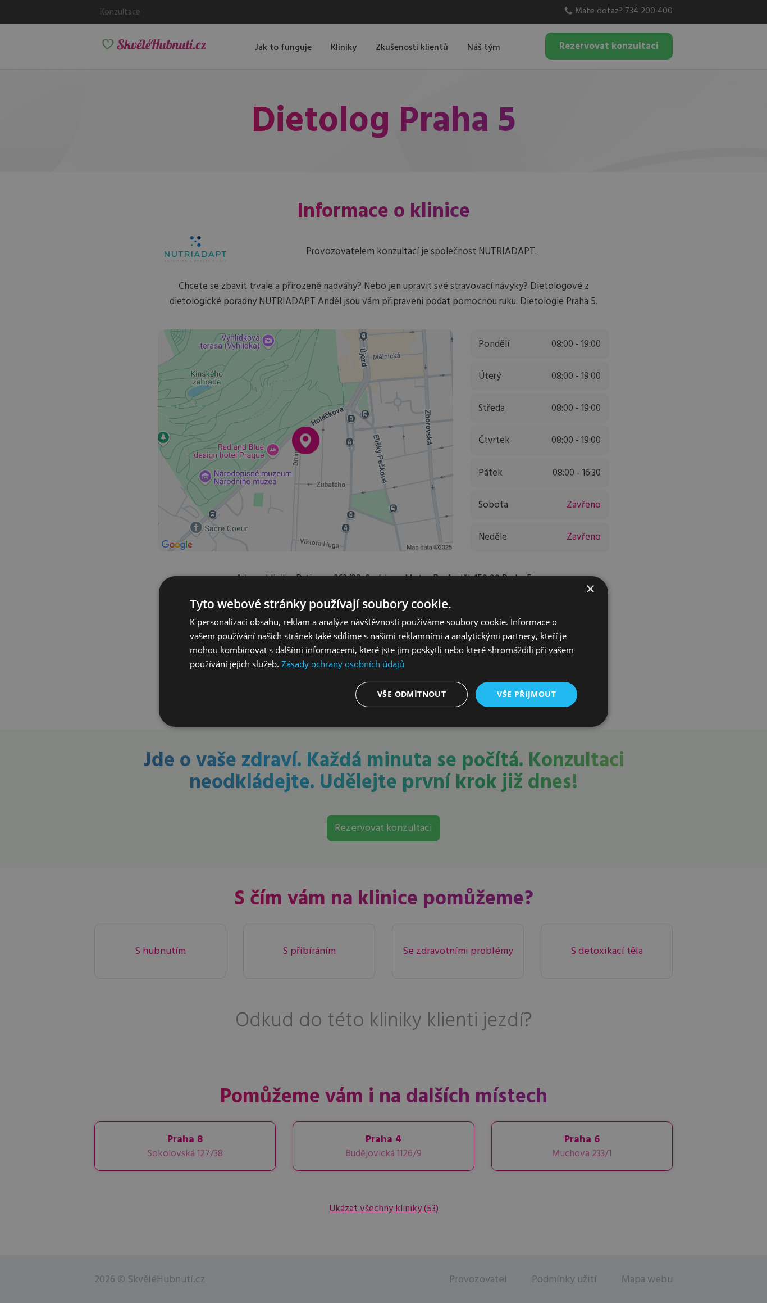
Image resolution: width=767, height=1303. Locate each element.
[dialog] (383, 651)
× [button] (590, 589)
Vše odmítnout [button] (411, 694)
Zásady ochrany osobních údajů (342, 663)
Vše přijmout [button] (526, 694)
